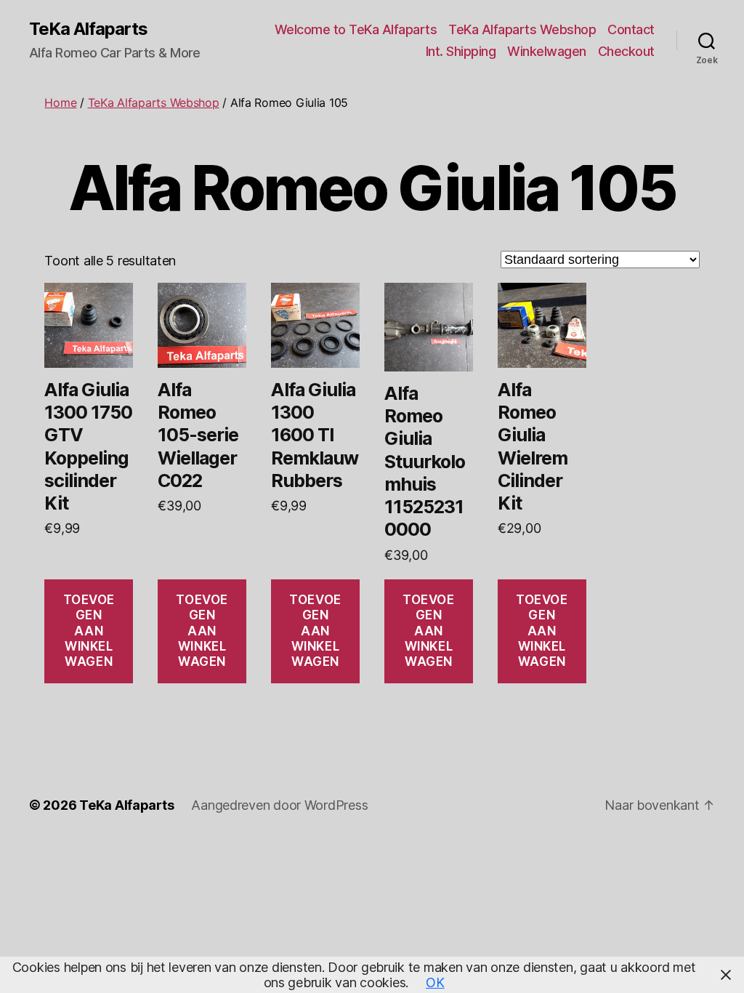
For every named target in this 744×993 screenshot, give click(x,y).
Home (60, 102)
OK (435, 982)
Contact (631, 29)
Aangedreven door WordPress (279, 805)
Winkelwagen (546, 51)
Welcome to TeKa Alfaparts (356, 29)
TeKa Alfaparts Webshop (522, 29)
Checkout (626, 51)
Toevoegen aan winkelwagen (89, 630)
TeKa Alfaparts (88, 29)
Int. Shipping (461, 51)
